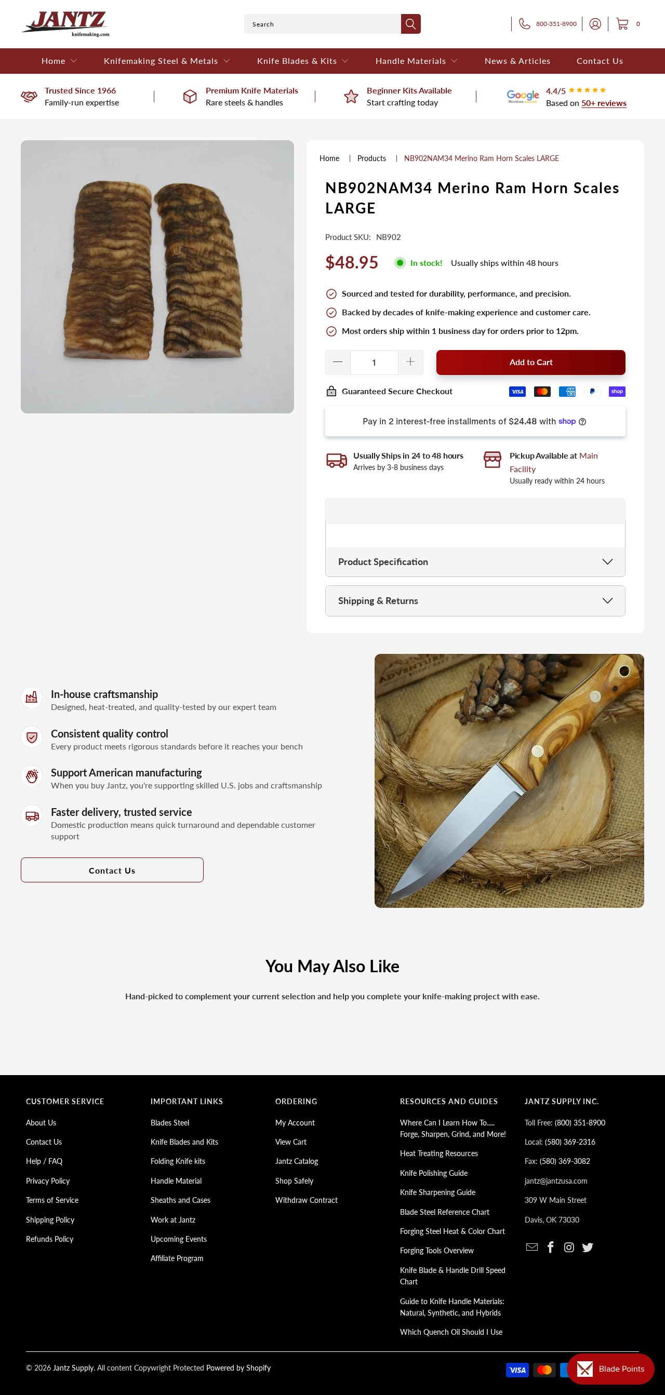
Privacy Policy (48, 1180)
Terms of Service (52, 1200)
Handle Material (176, 1180)
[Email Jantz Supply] (532, 1247)
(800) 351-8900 (580, 1122)
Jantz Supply (73, 1367)
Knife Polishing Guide (434, 1173)
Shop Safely (294, 1180)
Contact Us (112, 870)
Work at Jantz (173, 1219)
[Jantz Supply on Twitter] (588, 1247)
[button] (60, 61)
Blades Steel (170, 1122)
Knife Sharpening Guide (437, 1192)
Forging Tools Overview (437, 1250)
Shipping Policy (50, 1219)
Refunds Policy (49, 1239)
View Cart (291, 1141)
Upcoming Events (179, 1239)
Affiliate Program (177, 1258)
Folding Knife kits (178, 1161)
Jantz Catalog (296, 1161)
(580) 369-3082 (565, 1161)
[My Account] (592, 24)
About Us (41, 1122)
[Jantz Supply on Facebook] (551, 1247)
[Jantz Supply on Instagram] (569, 1247)
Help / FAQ (44, 1161)
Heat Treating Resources (439, 1153)
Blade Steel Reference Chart (444, 1212)
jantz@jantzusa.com (556, 1180)
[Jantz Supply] (66, 24)
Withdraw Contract (306, 1200)
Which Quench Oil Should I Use (451, 1331)
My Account (295, 1122)
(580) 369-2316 (570, 1141)
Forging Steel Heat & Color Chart (452, 1231)
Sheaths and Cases (180, 1200)
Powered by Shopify (238, 1367)
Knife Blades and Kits (184, 1141)
